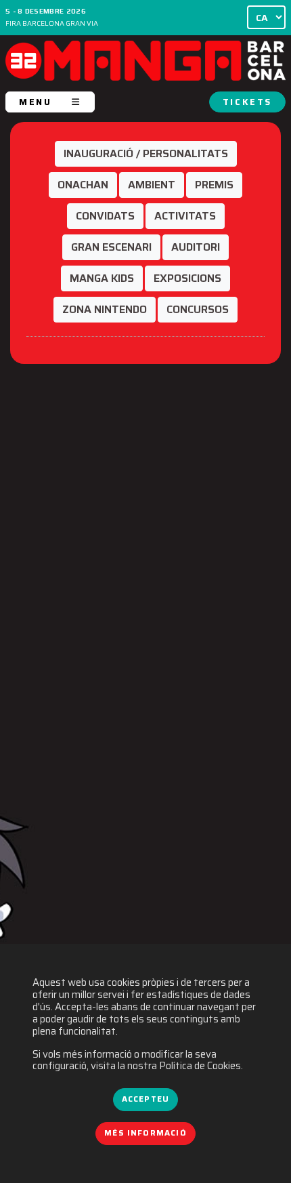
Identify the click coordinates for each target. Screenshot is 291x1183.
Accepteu (145, 1099)
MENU (35, 102)
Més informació (145, 1133)
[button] (146, 154)
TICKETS (247, 102)
